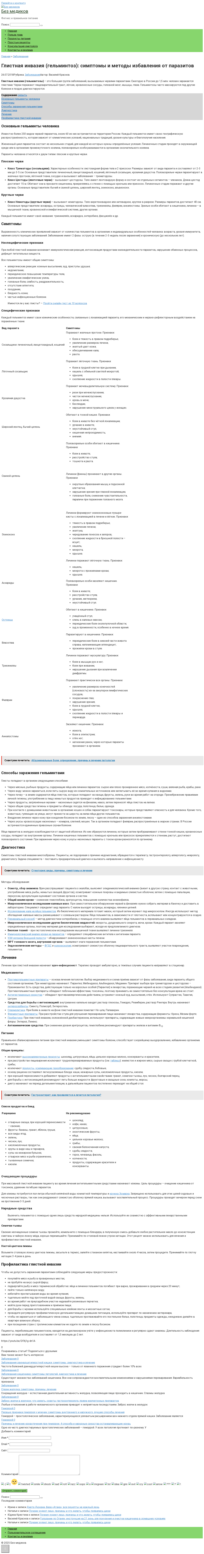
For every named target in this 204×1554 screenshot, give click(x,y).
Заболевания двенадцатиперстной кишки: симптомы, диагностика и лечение (48, 1362)
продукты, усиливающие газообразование (47, 1068)
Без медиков (14, 11)
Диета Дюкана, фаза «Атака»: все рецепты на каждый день (63, 1507)
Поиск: (5, 24)
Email (5, 1444)
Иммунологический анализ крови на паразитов (36, 934)
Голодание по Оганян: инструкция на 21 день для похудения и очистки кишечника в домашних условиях (102, 1518)
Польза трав (15, 34)
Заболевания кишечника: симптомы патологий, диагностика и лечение (44, 1374)
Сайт (4, 1450)
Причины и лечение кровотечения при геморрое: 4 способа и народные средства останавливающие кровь (66, 1423)
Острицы (7, 619)
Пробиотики (15, 1017)
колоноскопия (62, 945)
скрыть (22, 95)
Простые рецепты (19, 42)
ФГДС (47, 945)
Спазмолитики (16, 1010)
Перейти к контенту (13, 3)
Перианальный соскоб (21, 918)
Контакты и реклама (20, 50)
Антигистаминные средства (25, 994)
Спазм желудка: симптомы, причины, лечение (28, 1389)
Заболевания (32, 74)
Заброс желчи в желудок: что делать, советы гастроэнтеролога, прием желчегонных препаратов (60, 1400)
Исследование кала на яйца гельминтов (32, 911)
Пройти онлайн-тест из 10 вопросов (65, 303)
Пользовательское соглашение (27, 1532)
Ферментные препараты (23, 1013)
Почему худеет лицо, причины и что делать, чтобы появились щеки (69, 1510)
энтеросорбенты (18, 1006)
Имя (4, 1437)
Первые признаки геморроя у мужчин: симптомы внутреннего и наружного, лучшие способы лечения (62, 1412)
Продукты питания (19, 38)
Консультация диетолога (23, 46)
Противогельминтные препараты (28, 979)
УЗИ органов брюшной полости (27, 938)
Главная (12, 30)
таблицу (115, 1060)
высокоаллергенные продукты (41, 1056)
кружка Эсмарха (120, 1193)
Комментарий (9, 1474)
